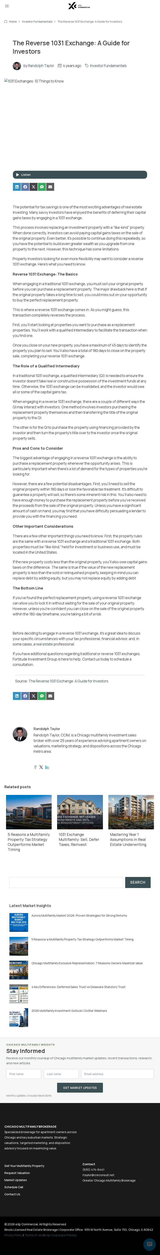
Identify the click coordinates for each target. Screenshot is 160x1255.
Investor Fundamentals (37, 21)
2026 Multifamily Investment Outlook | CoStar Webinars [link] (69, 1011)
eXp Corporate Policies (61, 1235)
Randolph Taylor (41, 65)
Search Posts (20, 874)
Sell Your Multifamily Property (24, 1166)
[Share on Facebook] (25, 187)
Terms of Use (33, 1235)
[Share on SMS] (42, 187)
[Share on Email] (50, 187)
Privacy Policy (13, 1235)
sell (105, 283)
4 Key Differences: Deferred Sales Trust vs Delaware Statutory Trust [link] (78, 987)
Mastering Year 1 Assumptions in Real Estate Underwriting (128, 839)
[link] (18, 922)
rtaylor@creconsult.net (98, 1175)
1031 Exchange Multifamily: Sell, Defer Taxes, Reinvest (79, 839)
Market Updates (15, 1180)
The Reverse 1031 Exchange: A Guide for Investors (68, 681)
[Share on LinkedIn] (17, 187)
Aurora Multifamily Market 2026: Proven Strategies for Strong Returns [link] (79, 915)
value (92, 567)
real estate (44, 644)
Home (13, 21)
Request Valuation (17, 1173)
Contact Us (12, 1194)
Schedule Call (13, 1187)
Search (137, 882)
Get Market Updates (80, 1088)
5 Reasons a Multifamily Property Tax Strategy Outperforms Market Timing (29, 842)
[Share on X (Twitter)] (33, 187)
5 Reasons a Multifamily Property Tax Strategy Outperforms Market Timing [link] (82, 939)
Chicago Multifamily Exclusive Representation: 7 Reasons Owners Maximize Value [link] (87, 963)
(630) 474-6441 (93, 1170)
